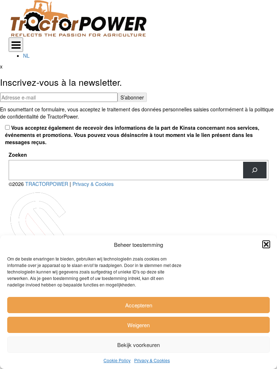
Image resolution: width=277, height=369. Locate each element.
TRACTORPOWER (47, 183)
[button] (266, 244)
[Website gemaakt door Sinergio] (40, 232)
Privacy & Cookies (152, 360)
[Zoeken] (255, 170)
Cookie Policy (117, 360)
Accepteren (138, 305)
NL (26, 55)
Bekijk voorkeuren (138, 344)
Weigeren (138, 325)
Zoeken (18, 154)
